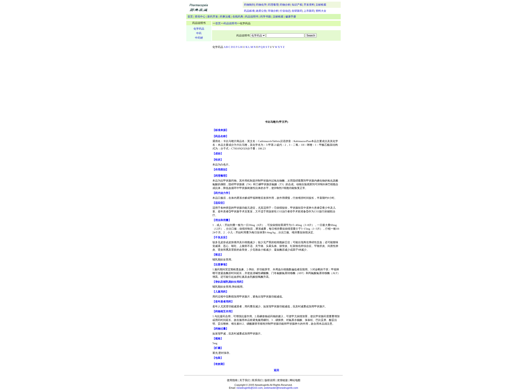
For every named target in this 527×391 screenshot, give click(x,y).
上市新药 (309, 10)
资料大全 (321, 10)
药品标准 (249, 10)
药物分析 (285, 4)
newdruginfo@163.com (250, 387)
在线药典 (237, 16)
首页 (190, 16)
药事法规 (225, 16)
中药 (199, 33)
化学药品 (199, 28)
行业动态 (285, 10)
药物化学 (261, 4)
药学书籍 (265, 16)
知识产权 (297, 4)
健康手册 (290, 16)
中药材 (199, 37)
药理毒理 (273, 4)
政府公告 (261, 10)
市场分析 (273, 10)
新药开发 (212, 16)
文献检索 (321, 4)
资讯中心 (200, 16)
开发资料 (309, 4)
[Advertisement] (276, 85)
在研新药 (297, 10)
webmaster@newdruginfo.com (281, 387)
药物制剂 (249, 4)
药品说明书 (251, 16)
